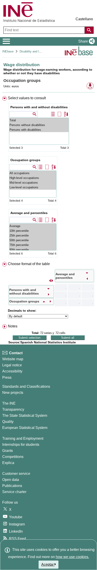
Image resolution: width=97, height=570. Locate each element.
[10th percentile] (32, 230)
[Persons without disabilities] (39, 125)
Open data (10, 480)
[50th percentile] (32, 240)
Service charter (14, 492)
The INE (9, 403)
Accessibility (12, 371)
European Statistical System (24, 428)
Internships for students (20, 444)
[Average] (32, 226)
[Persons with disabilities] (39, 129)
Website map (12, 359)
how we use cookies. (72, 557)
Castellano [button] (84, 19)
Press (7, 377)
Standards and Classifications (26, 386)
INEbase (8, 51)
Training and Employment (22, 438)
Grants (7, 451)
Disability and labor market (37, 51)
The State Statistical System (24, 415)
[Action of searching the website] (89, 30)
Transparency (13, 409)
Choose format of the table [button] (29, 264)
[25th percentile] (32, 235)
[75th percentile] (32, 245)
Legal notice (12, 365)
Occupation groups (25, 160)
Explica (8, 463)
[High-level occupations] (32, 178)
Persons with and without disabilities (39, 107)
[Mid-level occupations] (32, 182)
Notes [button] (12, 326)
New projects (12, 392)
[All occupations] (32, 173)
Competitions (12, 457)
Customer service (16, 473)
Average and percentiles (29, 213)
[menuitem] (48, 178)
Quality (8, 422)
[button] (85, 41)
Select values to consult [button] (27, 98)
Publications (12, 486)
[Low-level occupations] (32, 187)
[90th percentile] (32, 249)
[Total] (39, 120)
